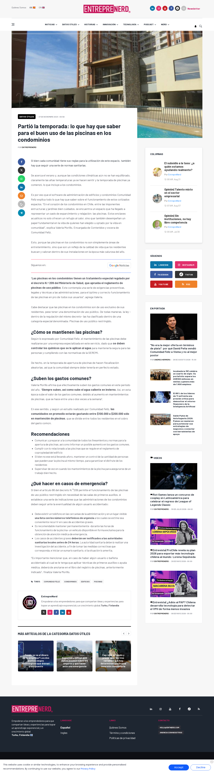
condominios (70, 581)
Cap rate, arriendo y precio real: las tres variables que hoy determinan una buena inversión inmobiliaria (113, 661)
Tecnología (129, 24)
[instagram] (158, 8)
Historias (89, 24)
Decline (200, 767)
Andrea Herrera (162, 359)
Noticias (50, 24)
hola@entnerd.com (169, 727)
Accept (178, 767)
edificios (85, 581)
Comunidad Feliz (52, 581)
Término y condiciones (122, 732)
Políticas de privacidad (122, 737)
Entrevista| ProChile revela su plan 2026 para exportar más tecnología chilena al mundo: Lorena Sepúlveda (173, 553)
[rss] (198, 709)
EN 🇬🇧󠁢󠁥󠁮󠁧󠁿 (42, 7)
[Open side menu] (13, 24)
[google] (177, 8)
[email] (21, 195)
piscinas (98, 581)
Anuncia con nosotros (171, 732)
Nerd (164, 24)
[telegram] (21, 212)
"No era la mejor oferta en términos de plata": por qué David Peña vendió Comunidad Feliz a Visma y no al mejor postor (173, 350)
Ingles (63, 732)
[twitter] (21, 170)
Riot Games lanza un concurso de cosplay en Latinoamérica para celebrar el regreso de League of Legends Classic (172, 499)
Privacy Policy (88, 768)
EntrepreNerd (29, 147)
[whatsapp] (21, 178)
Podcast (149, 24)
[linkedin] (152, 8)
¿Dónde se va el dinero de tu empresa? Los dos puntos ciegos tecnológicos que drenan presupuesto (36, 661)
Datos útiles (69, 24)
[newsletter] (183, 8)
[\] (173, 327)
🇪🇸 (32, 7)
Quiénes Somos (19, 7)
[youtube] (164, 8)
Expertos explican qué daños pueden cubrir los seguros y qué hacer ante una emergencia (74, 662)
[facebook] (171, 8)
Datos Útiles (26, 116)
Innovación (109, 24)
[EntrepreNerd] (107, 8)
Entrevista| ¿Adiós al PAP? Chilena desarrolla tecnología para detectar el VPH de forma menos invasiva (173, 605)
